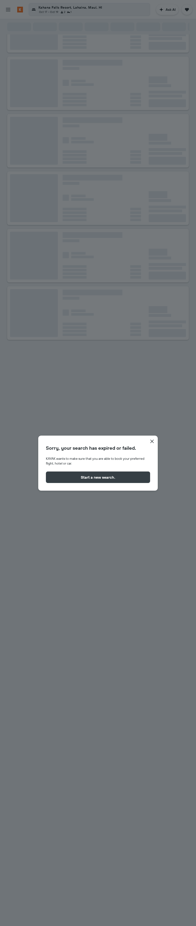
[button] (152, 441)
